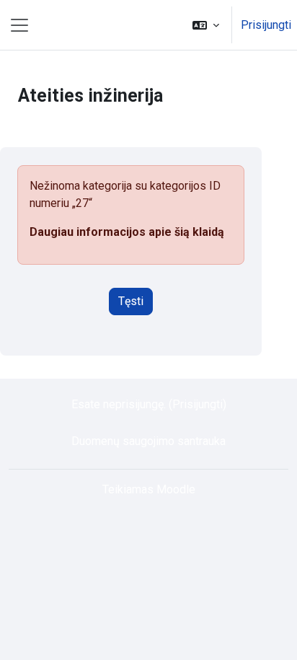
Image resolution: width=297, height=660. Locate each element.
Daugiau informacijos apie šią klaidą (127, 232)
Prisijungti (266, 25)
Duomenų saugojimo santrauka (148, 441)
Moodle (175, 489)
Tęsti (130, 301)
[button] (206, 25)
